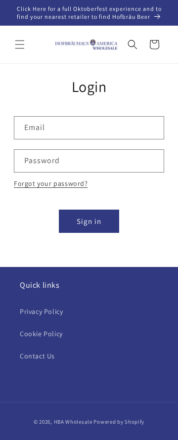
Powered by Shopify (118, 421)
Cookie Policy (41, 333)
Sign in (89, 221)
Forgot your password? (51, 183)
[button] (20, 44)
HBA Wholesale (73, 421)
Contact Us (37, 356)
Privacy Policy (41, 311)
